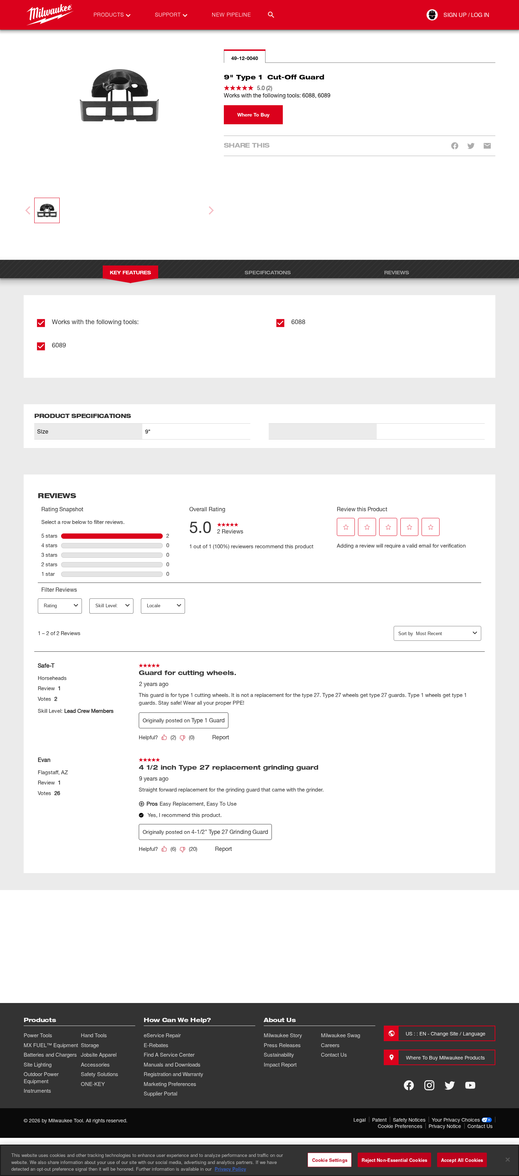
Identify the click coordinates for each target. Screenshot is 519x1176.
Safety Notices (409, 1120)
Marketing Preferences (170, 1083)
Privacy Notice (445, 1126)
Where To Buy (253, 115)
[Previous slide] (29, 210)
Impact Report (280, 1064)
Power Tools (38, 1035)
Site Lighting (38, 1064)
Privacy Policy (230, 1168)
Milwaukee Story (283, 1035)
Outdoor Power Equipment (41, 1077)
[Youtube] (470, 1085)
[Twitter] (450, 1085)
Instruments (37, 1090)
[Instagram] (429, 1085)
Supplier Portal (160, 1093)
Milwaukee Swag (340, 1035)
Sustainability (279, 1054)
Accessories (95, 1064)
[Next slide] (210, 210)
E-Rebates (156, 1045)
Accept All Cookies (462, 1159)
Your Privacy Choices (456, 1120)
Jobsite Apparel (99, 1054)
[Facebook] (409, 1085)
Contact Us (334, 1054)
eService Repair (162, 1035)
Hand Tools (94, 1035)
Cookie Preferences (400, 1126)
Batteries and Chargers (50, 1054)
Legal (359, 1120)
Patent (379, 1120)
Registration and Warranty (173, 1073)
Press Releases (282, 1045)
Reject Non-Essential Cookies (394, 1159)
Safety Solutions (99, 1073)
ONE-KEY (93, 1083)
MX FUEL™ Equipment (51, 1045)
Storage (90, 1045)
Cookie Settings (329, 1159)
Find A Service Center (169, 1054)
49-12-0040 (244, 58)
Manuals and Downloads (172, 1064)
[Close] (507, 1159)
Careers (330, 1045)
